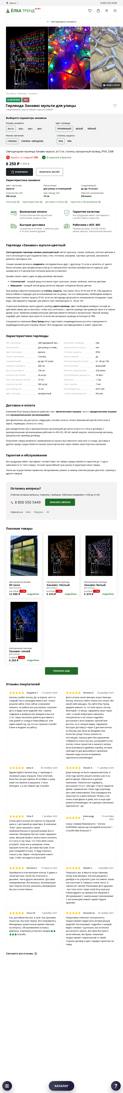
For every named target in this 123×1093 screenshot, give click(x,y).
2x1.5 (11, 128)
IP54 (61, 141)
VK (47, 511)
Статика (12, 141)
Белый (79, 128)
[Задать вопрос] (116, 1086)
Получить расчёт (49, 171)
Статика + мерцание (32, 141)
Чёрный (91, 128)
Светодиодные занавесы (63, 21)
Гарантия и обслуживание (84, 202)
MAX (28, 511)
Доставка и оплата (54, 202)
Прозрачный (64, 128)
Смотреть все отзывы (19, 953)
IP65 (69, 141)
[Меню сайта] (115, 11)
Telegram (38, 511)
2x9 (39, 128)
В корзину (21, 171)
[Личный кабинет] (107, 11)
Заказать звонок (60, 502)
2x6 (30, 128)
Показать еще (61, 670)
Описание (11, 202)
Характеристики (30, 202)
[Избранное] (90, 11)
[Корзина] (98, 11)
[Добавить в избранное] (115, 105)
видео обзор (113, 85)
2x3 (21, 128)
